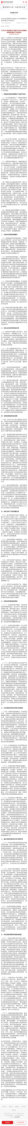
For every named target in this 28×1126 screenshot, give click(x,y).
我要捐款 (7, 1122)
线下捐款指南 (20, 1122)
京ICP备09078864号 (19, 1115)
